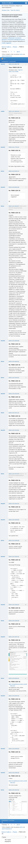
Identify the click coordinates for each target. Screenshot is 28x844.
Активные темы (6, 10)
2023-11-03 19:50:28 (14, 540)
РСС (4, 58)
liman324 (3, 64)
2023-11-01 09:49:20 (14, 111)
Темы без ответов (15, 10)
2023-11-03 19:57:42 (14, 636)
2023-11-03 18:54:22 (14, 361)
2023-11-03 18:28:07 (14, 206)
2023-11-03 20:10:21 (14, 790)
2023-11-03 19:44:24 (14, 503)
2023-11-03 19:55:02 (14, 604)
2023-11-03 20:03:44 (14, 695)
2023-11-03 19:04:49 (14, 393)
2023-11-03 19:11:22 (14, 412)
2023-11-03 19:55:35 (14, 620)
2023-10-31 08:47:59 (14, 64)
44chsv (2, 171)
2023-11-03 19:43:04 (14, 473)
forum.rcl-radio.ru (7, 3)
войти (21, 54)
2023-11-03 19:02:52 (14, 377)
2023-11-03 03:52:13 (14, 171)
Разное (15, 47)
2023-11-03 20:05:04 (14, 748)
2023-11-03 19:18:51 (14, 430)
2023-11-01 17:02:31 (14, 147)
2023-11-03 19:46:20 (14, 519)
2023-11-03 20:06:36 (14, 772)
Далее (18, 51)
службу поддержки (6, 43)
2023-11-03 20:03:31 (14, 678)
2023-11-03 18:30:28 (14, 340)
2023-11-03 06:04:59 (14, 187)
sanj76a (2, 111)
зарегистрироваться (7, 56)
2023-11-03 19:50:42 (14, 556)
